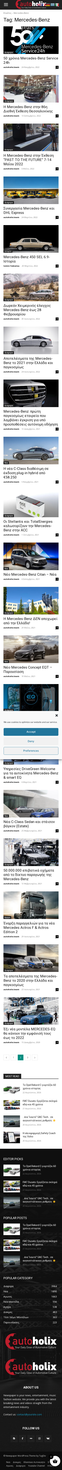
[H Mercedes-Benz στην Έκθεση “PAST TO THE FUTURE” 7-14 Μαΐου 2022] (31, 137)
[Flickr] (31, 1438)
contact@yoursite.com (29, 1414)
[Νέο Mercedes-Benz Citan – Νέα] (31, 556)
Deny (31, 741)
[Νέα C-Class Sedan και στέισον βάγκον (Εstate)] (31, 803)
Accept (31, 731)
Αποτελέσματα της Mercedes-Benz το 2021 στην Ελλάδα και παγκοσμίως (28, 362)
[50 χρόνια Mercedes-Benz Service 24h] (31, 40)
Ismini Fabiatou (11, 266)
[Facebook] (22, 1438)
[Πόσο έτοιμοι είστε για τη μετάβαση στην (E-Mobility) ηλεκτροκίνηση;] (31, 698)
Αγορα (7, 917)
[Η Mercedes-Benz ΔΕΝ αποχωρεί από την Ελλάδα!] (31, 600)
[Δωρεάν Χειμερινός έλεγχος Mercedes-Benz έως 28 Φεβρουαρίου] (31, 287)
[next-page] (35, 1057)
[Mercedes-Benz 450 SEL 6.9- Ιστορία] (31, 239)
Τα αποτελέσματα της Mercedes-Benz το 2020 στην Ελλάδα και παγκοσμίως (30, 980)
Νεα (6, 463)
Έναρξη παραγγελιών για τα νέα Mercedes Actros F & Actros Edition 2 (29, 927)
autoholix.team (11, 67)
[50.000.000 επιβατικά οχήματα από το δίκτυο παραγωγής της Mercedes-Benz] (31, 852)
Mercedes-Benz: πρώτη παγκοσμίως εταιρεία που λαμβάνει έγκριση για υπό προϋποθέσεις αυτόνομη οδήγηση (30, 417)
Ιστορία (7, 251)
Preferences (31, 750)
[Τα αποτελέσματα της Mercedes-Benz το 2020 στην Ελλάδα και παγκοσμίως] (31, 958)
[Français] (44, 4)
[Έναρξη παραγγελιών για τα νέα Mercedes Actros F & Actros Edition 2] (31, 905)
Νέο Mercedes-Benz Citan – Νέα (29, 574)
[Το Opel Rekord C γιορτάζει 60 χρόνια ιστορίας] (11, 1089)
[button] (56, 715)
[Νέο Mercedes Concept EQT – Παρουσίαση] (31, 649)
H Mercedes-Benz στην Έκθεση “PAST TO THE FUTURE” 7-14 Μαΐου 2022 (28, 159)
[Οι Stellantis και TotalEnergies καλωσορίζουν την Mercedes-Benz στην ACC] (31, 503)
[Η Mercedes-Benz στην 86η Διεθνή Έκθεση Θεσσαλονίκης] (31, 89)
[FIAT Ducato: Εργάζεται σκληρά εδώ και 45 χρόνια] (11, 1105)
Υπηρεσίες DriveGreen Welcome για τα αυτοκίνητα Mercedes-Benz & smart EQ (30, 773)
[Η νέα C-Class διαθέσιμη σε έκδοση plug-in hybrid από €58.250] (31, 450)
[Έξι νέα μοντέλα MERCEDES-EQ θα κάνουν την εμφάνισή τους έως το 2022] (31, 1011)
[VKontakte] (48, 1438)
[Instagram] (39, 1438)
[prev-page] (6, 1057)
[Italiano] (57, 4)
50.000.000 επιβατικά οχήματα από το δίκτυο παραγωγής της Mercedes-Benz (28, 874)
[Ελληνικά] (52, 4)
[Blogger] (14, 1438)
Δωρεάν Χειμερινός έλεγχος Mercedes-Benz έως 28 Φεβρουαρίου (27, 310)
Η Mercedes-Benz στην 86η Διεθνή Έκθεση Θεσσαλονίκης (28, 109)
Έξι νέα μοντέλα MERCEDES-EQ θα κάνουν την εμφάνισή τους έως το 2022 (29, 1033)
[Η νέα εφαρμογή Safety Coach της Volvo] (11, 1137)
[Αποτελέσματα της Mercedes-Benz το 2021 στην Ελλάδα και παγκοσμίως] (31, 340)
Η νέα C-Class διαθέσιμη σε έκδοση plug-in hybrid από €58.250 (26, 473)
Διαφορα (8, 52)
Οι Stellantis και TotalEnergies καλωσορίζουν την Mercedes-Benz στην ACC (28, 525)
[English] (39, 4)
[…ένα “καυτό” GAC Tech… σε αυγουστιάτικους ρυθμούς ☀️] (11, 1121)
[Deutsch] (48, 4)
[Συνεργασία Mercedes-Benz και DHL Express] (31, 190)
